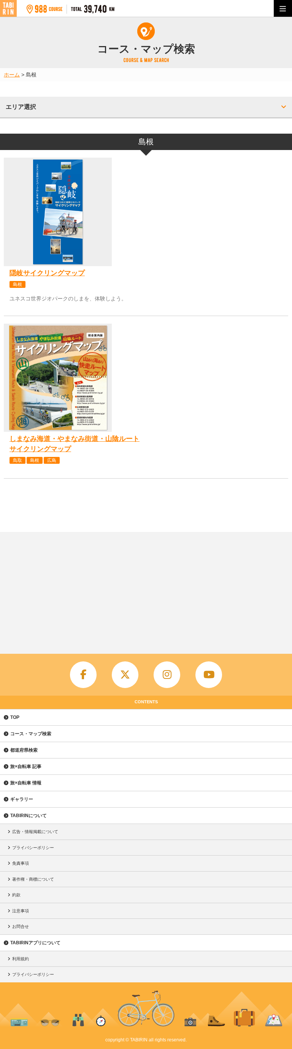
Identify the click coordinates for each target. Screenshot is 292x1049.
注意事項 (20, 910)
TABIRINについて (28, 815)
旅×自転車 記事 (25, 766)
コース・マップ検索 (30, 733)
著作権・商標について (33, 879)
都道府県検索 (24, 750)
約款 (16, 895)
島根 (17, 284)
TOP (14, 717)
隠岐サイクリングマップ (47, 273)
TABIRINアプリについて (35, 942)
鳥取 (17, 460)
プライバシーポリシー (33, 847)
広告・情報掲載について (35, 831)
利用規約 (20, 958)
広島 (51, 460)
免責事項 (20, 863)
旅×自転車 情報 (25, 783)
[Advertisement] (146, 589)
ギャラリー (21, 799)
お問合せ (20, 926)
